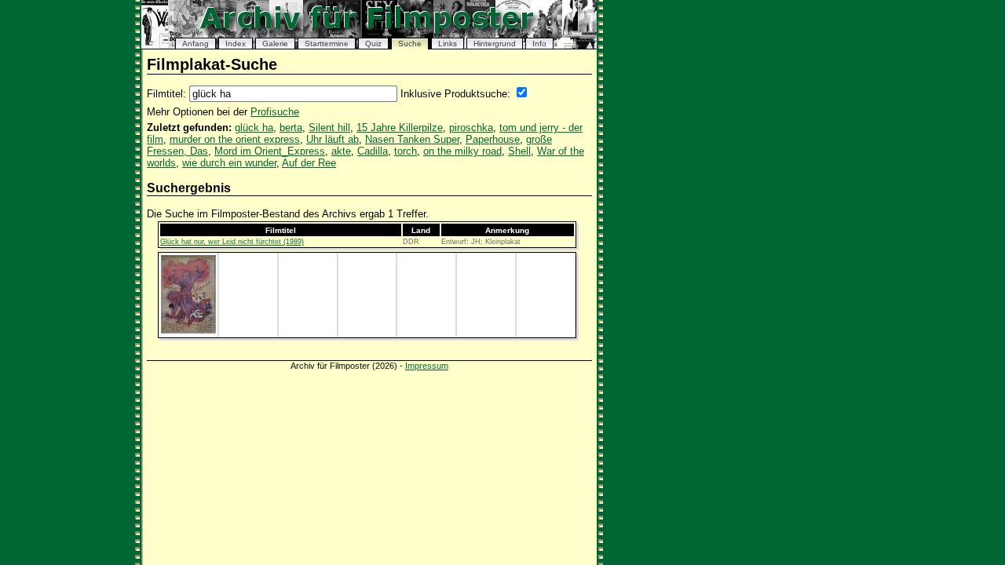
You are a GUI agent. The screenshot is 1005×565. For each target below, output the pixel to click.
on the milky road (462, 151)
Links (447, 43)
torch (405, 151)
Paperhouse (493, 139)
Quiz (373, 43)
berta (291, 127)
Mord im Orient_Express (269, 151)
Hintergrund (494, 43)
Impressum (426, 365)
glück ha (254, 127)
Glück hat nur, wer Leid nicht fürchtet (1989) (232, 242)
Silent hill (329, 127)
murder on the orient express (235, 139)
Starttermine (327, 43)
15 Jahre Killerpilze (399, 127)
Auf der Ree (309, 163)
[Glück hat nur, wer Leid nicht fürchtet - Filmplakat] (188, 330)
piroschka (471, 127)
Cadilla (372, 151)
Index (235, 43)
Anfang (195, 43)
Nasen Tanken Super (412, 139)
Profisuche (274, 112)
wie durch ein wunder (229, 163)
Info (539, 43)
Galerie (275, 43)
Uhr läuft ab (332, 139)
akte (341, 151)
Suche (410, 43)
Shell (519, 151)
